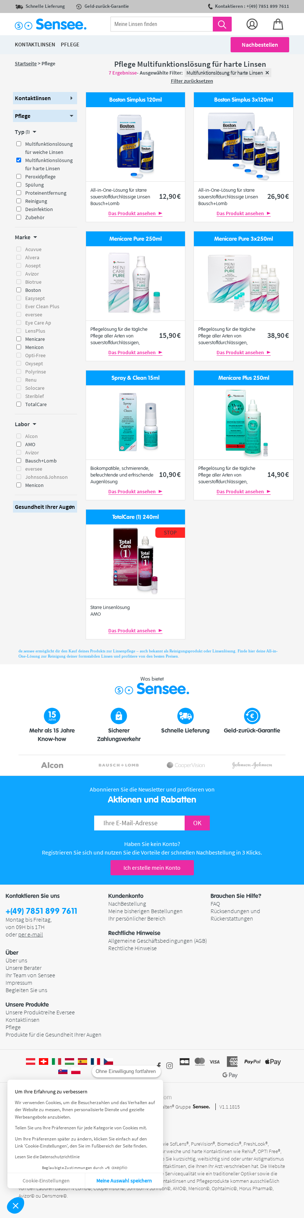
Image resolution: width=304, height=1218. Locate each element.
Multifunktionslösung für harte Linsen (49, 164)
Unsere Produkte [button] (27, 1004)
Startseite (26, 63)
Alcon (31, 436)
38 (278, 335)
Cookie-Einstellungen (46, 1180)
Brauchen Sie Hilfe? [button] (236, 896)
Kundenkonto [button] (125, 896)
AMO (30, 444)
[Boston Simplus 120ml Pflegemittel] (135, 144)
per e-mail (30, 934)
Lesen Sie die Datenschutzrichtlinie (47, 1156)
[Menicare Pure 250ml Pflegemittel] (135, 283)
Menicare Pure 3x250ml (243, 239)
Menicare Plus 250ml (243, 378)
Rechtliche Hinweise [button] (134, 933)
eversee (33, 314)
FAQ (215, 903)
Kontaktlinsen (23, 1019)
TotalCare (36, 404)
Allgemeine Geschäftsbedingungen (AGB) (157, 940)
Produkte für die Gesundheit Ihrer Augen (54, 1034)
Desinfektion (39, 209)
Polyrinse (35, 371)
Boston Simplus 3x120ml (243, 100)
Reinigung (36, 201)
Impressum (19, 982)
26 (278, 196)
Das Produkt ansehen (132, 213)
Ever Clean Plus (42, 306)
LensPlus (35, 330)
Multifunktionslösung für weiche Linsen (49, 148)
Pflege (13, 1027)
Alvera (32, 257)
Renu (31, 379)
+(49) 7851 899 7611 (41, 911)
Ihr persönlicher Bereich (136, 918)
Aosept (33, 265)
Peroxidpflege (40, 176)
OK (197, 823)
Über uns (16, 960)
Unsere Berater (24, 967)
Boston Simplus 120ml (135, 100)
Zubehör (34, 217)
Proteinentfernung (45, 193)
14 (278, 474)
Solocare (34, 388)
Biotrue (33, 282)
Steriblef (34, 396)
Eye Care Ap (38, 322)
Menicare (35, 339)
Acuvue (33, 249)
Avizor (32, 273)
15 (170, 335)
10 (170, 474)
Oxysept (34, 363)
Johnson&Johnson (46, 477)
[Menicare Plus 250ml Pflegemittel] (243, 422)
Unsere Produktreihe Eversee (40, 1012)
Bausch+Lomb (41, 460)
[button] (15, 1205)
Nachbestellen (260, 44)
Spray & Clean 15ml (135, 378)
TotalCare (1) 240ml (135, 517)
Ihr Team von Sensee (30, 975)
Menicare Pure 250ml (135, 239)
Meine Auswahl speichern (124, 1180)
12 (170, 196)
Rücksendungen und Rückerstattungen (235, 914)
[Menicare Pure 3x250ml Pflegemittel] (243, 283)
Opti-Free (35, 355)
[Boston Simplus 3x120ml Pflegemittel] (243, 144)
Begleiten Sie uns (26, 990)
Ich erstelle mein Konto (152, 867)
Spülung (34, 184)
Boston (33, 290)
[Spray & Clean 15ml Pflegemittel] (135, 422)
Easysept (35, 298)
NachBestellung (127, 903)
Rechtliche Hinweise (132, 948)
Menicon (34, 347)
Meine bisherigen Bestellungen (145, 911)
